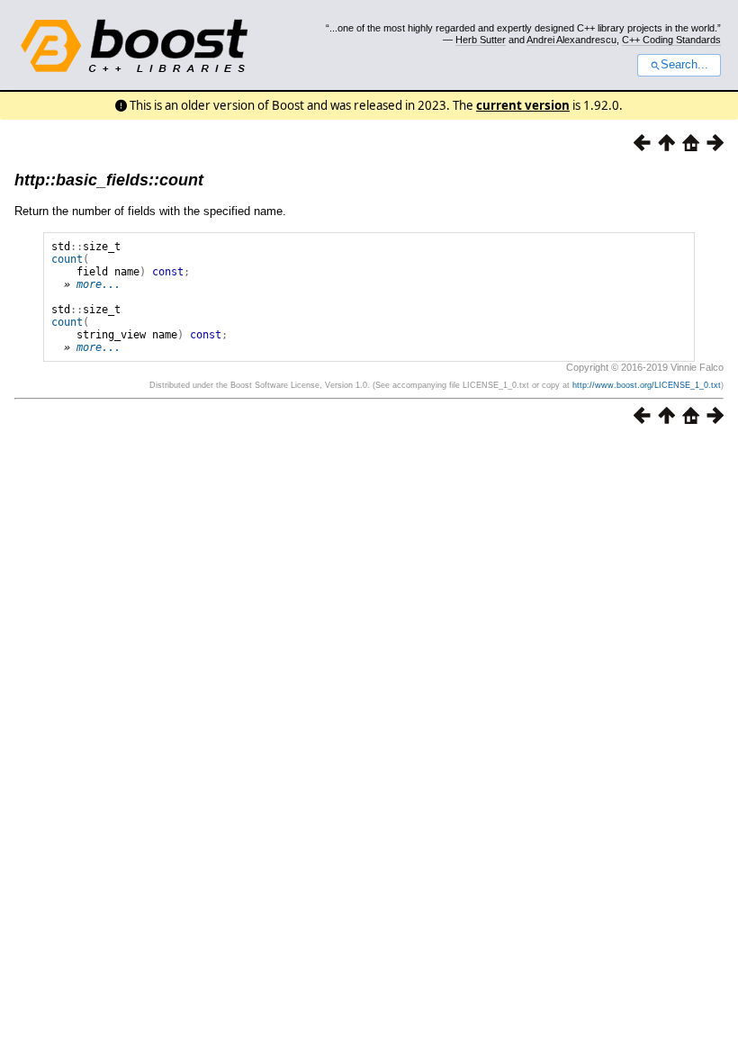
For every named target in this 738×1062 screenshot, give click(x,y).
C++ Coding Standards (671, 39)
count (67, 259)
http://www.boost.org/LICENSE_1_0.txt (646, 385)
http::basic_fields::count (108, 180)
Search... (684, 64)
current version (523, 105)
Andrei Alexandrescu (571, 39)
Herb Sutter (480, 39)
